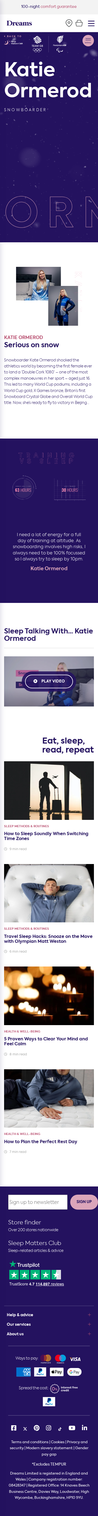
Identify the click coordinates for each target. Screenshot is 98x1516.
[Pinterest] (36, 1428)
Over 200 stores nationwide (33, 1229)
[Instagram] (48, 1428)
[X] (25, 1428)
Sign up (84, 1201)
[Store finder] (69, 23)
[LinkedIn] (84, 1428)
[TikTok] (60, 1428)
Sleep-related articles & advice (35, 1250)
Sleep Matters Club (34, 1243)
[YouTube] (72, 1428)
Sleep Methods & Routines (26, 826)
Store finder (24, 1222)
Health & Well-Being (22, 1031)
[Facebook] (13, 1428)
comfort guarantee (49, 6)
